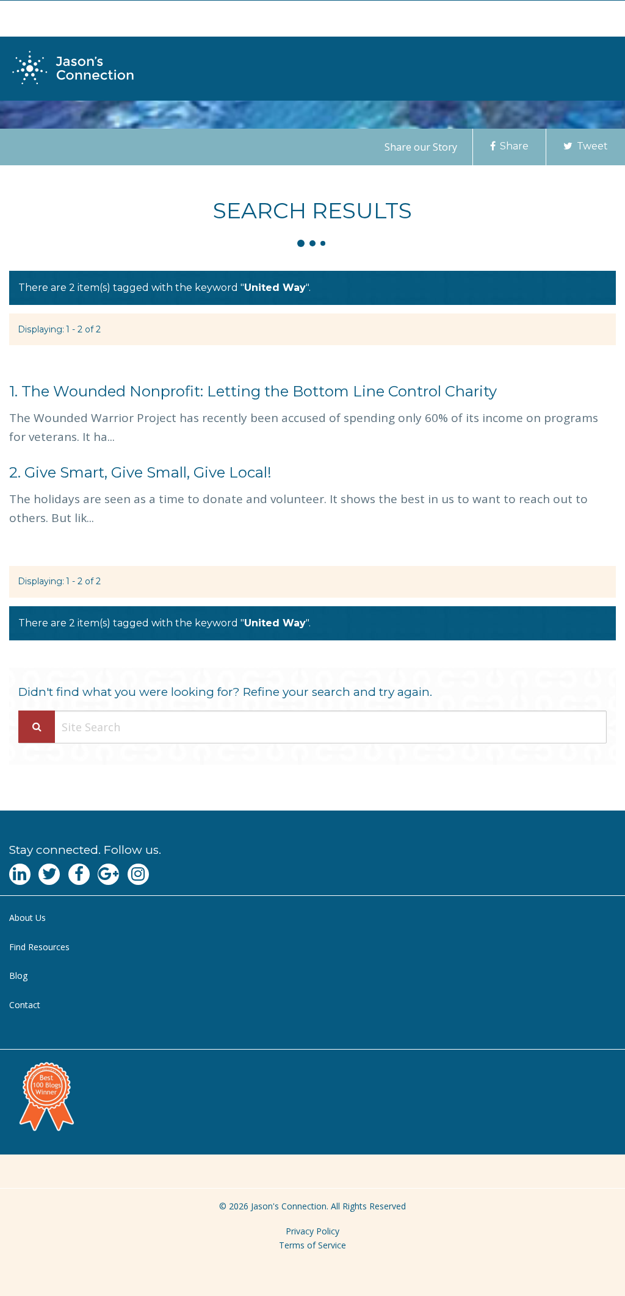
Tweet (591, 146)
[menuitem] (312, 918)
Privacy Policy (312, 1231)
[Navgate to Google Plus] (108, 874)
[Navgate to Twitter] (49, 874)
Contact (24, 1005)
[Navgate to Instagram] (138, 874)
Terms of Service (312, 1245)
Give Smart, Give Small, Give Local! (140, 472)
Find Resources (39, 947)
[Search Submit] (36, 727)
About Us (27, 917)
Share (513, 146)
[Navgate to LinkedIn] (20, 874)
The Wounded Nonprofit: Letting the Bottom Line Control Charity (253, 391)
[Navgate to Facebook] (79, 874)
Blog (18, 975)
